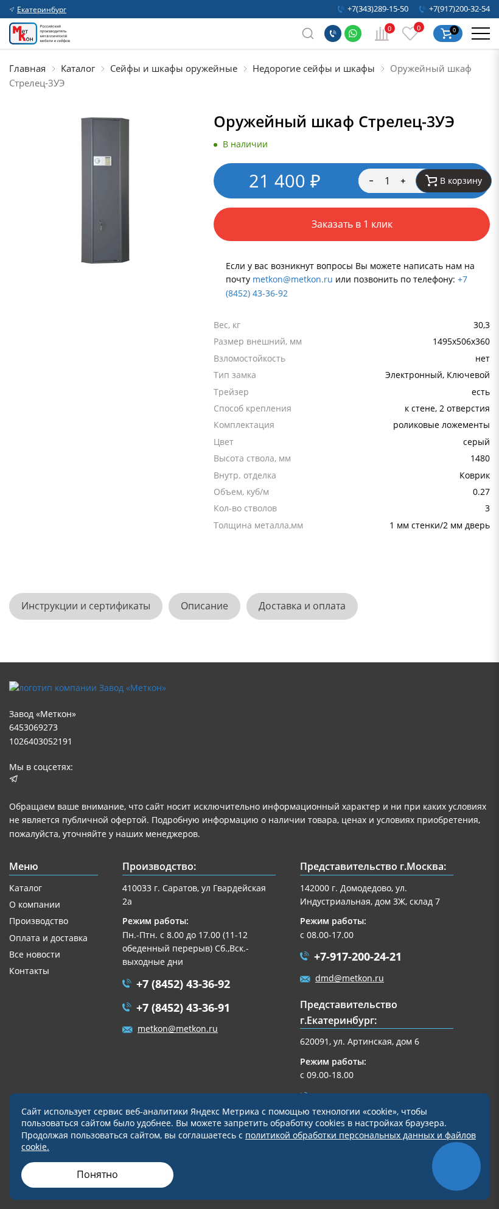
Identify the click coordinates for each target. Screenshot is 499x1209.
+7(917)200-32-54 (459, 9)
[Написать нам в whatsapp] (352, 33)
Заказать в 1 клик (352, 224)
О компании (34, 904)
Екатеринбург (41, 9)
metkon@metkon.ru (293, 279)
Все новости (34, 954)
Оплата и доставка (48, 938)
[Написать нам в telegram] (13, 780)
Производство (38, 921)
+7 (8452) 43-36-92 (183, 983)
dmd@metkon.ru (349, 978)
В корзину (461, 180)
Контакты (29, 970)
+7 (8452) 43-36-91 (183, 1007)
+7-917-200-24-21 (358, 956)
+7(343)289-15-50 (377, 9)
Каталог (25, 888)
